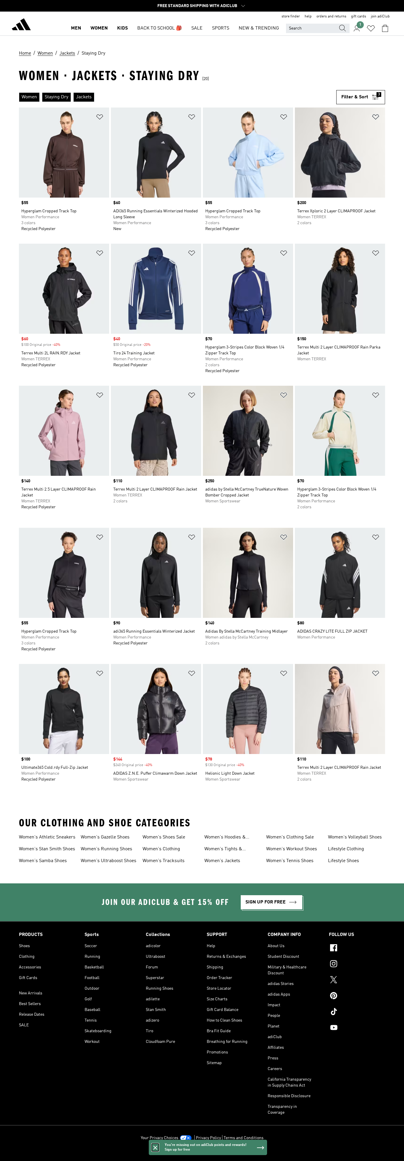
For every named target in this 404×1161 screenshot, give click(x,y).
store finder (291, 16)
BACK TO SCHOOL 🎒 (159, 28)
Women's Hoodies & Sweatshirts (225, 838)
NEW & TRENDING (259, 28)
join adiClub (380, 16)
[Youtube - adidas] (357, 1028)
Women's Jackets (222, 861)
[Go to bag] (385, 28)
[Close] (155, 1147)
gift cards (358, 16)
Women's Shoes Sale (164, 837)
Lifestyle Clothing (346, 849)
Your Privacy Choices (159, 1138)
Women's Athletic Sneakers (47, 837)
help (308, 16)
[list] (177, 97)
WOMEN (99, 28)
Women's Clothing (161, 849)
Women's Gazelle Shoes (105, 837)
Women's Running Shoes (106, 849)
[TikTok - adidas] (357, 1012)
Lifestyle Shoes (343, 861)
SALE (197, 28)
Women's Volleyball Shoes (355, 837)
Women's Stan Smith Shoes (47, 849)
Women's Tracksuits (164, 861)
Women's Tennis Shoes (289, 861)
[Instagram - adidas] (357, 965)
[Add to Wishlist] (99, 118)
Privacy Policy (208, 1138)
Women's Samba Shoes (43, 861)
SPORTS (220, 28)
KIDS (122, 28)
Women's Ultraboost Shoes (108, 861)
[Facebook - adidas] (357, 949)
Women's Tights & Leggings (223, 850)
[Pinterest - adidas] (357, 996)
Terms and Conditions (244, 1138)
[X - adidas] (357, 981)
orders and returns (331, 16)
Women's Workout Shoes (291, 849)
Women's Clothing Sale (290, 837)
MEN (76, 28)
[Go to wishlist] (371, 28)
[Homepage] (21, 25)
